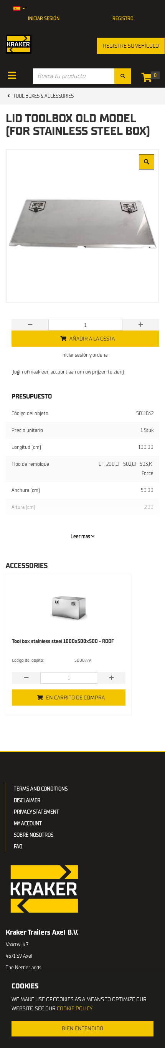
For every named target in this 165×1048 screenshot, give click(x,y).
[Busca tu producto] (122, 76)
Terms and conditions (41, 789)
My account (28, 823)
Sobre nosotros (33, 835)
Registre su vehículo (131, 46)
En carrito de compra (75, 697)
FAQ (18, 846)
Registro (123, 18)
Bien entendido (82, 1028)
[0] (149, 79)
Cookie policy (74, 1008)
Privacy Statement (36, 812)
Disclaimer (27, 800)
